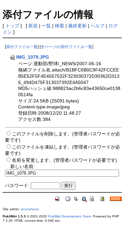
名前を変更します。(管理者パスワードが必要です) (64, 160)
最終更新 (77, 25)
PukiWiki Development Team (69, 216)
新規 (33, 25)
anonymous (30, 209)
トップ (12, 25)
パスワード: (17, 185)
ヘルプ (97, 25)
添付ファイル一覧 (22, 47)
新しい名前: (22, 166)
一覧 (46, 25)
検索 (59, 25)
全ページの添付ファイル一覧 (66, 47)
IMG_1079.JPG (32, 57)
